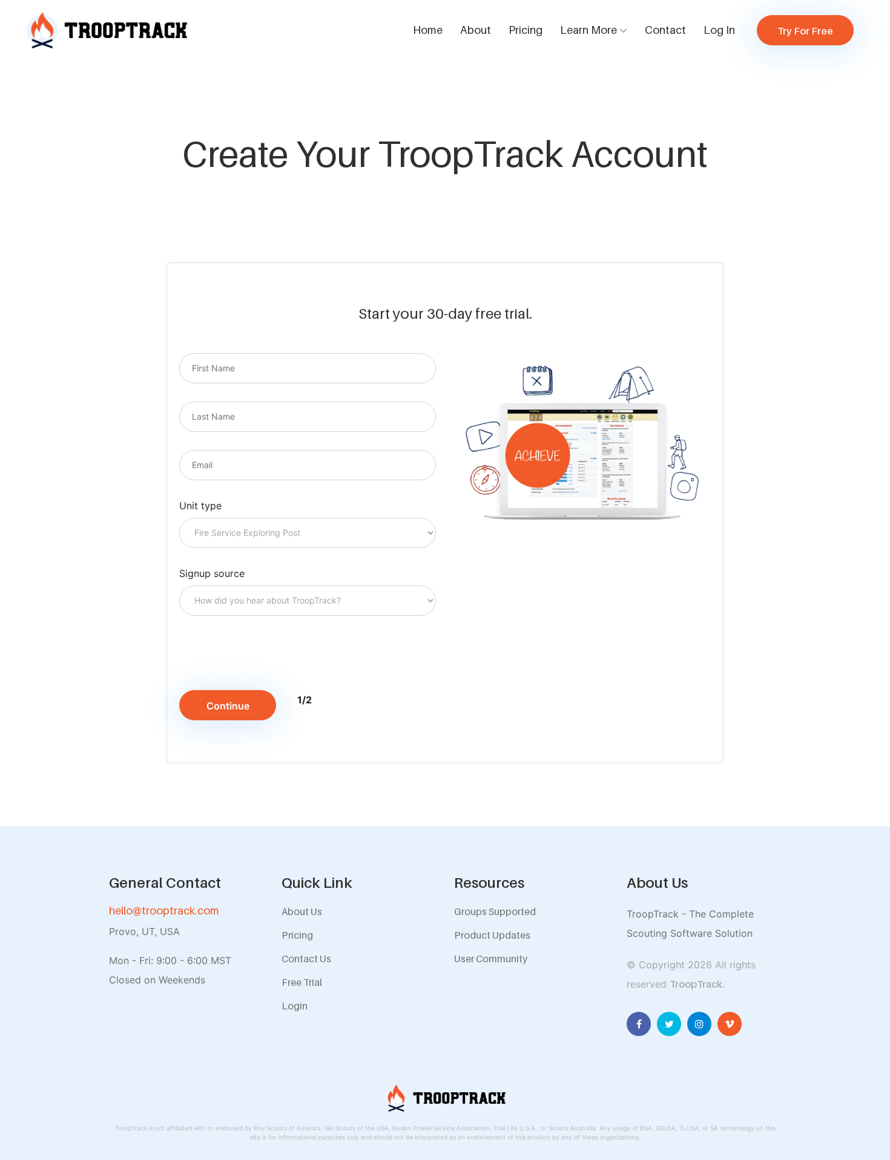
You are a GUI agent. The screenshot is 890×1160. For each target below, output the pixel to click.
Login (295, 1006)
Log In (719, 30)
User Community (490, 959)
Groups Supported (495, 911)
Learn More (588, 30)
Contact (665, 30)
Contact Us (306, 959)
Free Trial (302, 982)
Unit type (200, 506)
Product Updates (492, 935)
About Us (302, 911)
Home (428, 30)
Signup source (212, 573)
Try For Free (805, 31)
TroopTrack (696, 984)
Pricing (525, 30)
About (475, 30)
